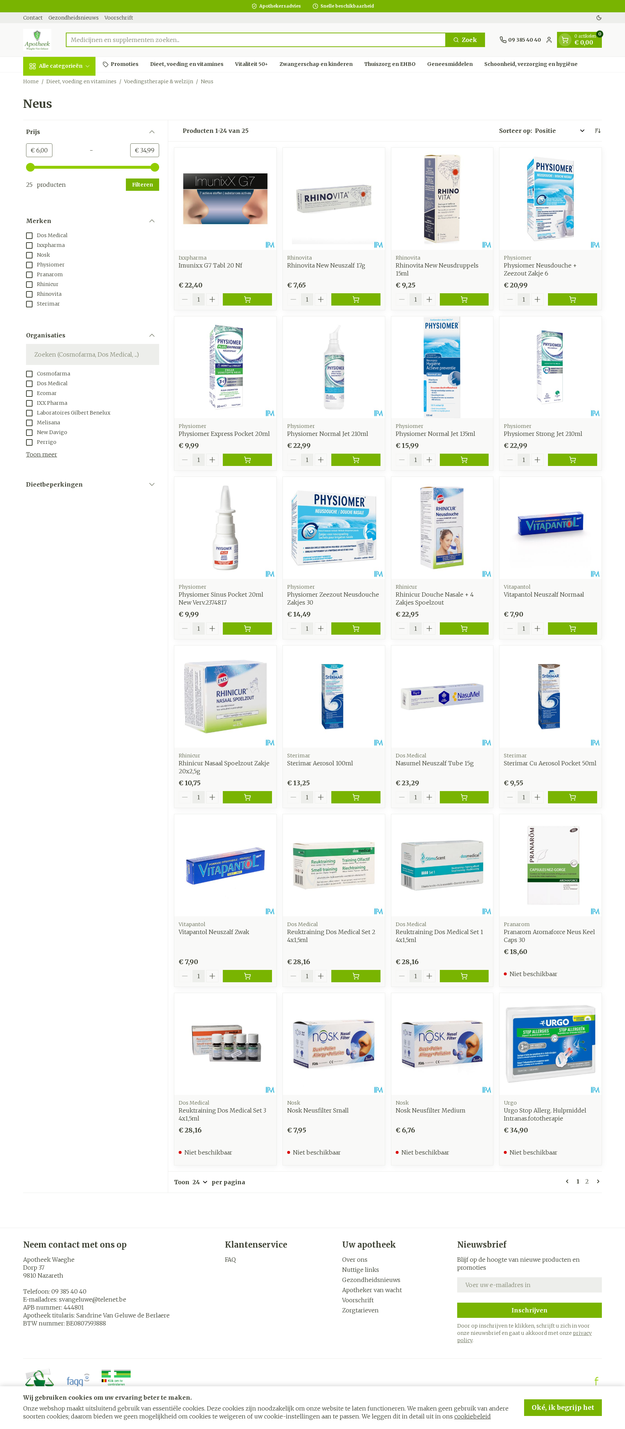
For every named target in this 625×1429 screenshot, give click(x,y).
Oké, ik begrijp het (563, 1407)
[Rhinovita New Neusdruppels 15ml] (442, 199)
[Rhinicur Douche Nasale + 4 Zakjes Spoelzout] (442, 528)
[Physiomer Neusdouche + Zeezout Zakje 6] (550, 199)
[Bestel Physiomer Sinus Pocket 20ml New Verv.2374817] (247, 628)
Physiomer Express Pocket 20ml (224, 433)
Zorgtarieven (360, 1310)
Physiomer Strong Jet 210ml (543, 433)
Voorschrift (119, 17)
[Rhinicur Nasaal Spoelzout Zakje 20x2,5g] (225, 697)
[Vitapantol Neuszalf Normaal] (550, 528)
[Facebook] (596, 1381)
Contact (33, 17)
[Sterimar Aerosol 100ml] (334, 697)
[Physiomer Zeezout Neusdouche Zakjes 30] (334, 528)
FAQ (230, 1259)
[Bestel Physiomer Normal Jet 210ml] (355, 460)
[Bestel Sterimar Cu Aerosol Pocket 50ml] (572, 797)
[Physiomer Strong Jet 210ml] (550, 367)
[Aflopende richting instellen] (597, 130)
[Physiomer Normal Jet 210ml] (334, 367)
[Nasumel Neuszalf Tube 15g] (442, 697)
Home (31, 81)
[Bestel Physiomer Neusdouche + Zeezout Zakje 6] (572, 299)
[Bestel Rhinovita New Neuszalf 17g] (355, 299)
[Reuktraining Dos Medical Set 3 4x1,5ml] (225, 1044)
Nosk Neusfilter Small (318, 1110)
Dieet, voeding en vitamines (187, 64)
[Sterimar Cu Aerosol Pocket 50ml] (550, 697)
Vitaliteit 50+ (251, 64)
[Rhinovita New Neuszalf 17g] (334, 199)
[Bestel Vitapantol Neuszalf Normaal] (572, 628)
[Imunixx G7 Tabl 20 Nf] (225, 199)
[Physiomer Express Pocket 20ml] (225, 367)
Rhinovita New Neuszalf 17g (326, 265)
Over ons (354, 1259)
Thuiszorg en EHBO (390, 64)
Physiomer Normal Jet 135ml (435, 433)
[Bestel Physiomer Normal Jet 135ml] (464, 460)
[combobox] (256, 40)
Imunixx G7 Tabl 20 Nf (210, 265)
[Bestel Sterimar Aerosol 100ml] (355, 797)
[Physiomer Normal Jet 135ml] (442, 367)
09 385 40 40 (68, 1291)
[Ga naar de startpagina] (37, 40)
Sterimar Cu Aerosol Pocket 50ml (550, 763)
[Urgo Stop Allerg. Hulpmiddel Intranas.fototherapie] (550, 1044)
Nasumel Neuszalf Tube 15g (435, 763)
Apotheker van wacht (372, 1290)
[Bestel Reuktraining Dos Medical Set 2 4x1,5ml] (355, 976)
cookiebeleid (472, 1416)
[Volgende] (597, 1181)
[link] (569, 1181)
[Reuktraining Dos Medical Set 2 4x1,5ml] (334, 865)
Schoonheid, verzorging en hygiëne (531, 64)
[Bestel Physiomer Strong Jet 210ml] (572, 460)
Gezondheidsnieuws (73, 17)
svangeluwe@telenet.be (92, 1299)
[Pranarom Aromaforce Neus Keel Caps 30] (550, 865)
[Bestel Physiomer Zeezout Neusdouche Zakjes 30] (355, 628)
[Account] (549, 39)
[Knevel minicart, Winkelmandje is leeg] (564, 39)
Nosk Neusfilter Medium (430, 1110)
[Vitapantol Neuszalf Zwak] (225, 865)
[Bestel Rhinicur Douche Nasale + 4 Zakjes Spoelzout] (464, 628)
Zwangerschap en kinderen (316, 64)
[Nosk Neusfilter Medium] (442, 1044)
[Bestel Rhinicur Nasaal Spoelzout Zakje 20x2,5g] (247, 797)
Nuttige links (360, 1269)
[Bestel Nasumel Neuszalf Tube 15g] (464, 797)
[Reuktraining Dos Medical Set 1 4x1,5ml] (442, 865)
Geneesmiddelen (450, 64)
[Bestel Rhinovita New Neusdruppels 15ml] (464, 299)
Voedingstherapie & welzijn (158, 81)
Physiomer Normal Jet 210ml (327, 433)
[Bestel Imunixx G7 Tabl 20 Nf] (247, 299)
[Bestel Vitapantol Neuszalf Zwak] (247, 976)
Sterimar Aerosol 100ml (320, 763)
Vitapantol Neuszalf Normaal (544, 594)
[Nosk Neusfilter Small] (334, 1044)
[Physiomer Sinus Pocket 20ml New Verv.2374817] (225, 528)
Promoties (125, 64)
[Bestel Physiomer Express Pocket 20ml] (247, 460)
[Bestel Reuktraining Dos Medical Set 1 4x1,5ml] (464, 976)
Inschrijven (529, 1310)
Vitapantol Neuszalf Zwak (214, 932)
